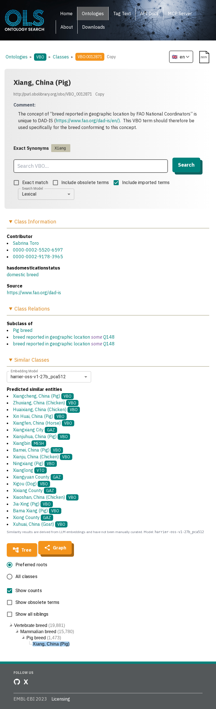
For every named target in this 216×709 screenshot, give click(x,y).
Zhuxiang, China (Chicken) (44, 403)
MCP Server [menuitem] (180, 13)
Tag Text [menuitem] (122, 13)
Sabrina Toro (26, 243)
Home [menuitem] (66, 13)
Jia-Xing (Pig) (32, 504)
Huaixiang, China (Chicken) (45, 409)
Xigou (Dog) (30, 483)
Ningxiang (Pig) (34, 463)
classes (61, 57)
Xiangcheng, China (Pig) (42, 396)
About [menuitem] (66, 27)
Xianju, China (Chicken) (41, 456)
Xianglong (28, 470)
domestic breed (23, 274)
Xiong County (32, 517)
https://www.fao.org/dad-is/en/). (88, 120)
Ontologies (17, 57)
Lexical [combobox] (29, 194)
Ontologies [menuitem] (93, 13)
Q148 (109, 337)
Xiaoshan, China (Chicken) (44, 497)
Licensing (60, 699)
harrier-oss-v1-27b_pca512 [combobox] (38, 376)
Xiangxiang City (34, 429)
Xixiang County (33, 490)
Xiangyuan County (37, 477)
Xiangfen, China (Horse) (42, 423)
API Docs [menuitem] (149, 13)
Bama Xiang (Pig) (36, 510)
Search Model (32, 188)
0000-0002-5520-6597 (38, 250)
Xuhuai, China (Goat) (39, 524)
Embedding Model (24, 371)
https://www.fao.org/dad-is (34, 292)
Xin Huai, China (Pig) (38, 416)
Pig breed (22, 330)
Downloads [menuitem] (93, 27)
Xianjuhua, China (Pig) (40, 436)
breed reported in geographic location (51, 337)
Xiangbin (28, 443)
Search (186, 165)
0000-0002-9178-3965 (38, 256)
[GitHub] (17, 681)
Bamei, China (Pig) (37, 450)
